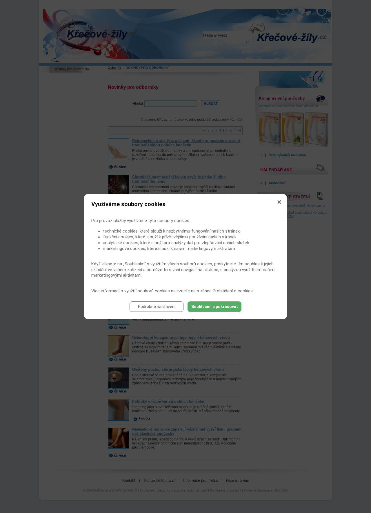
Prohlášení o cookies (233, 291)
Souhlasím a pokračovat (214, 306)
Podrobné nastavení (156, 306)
